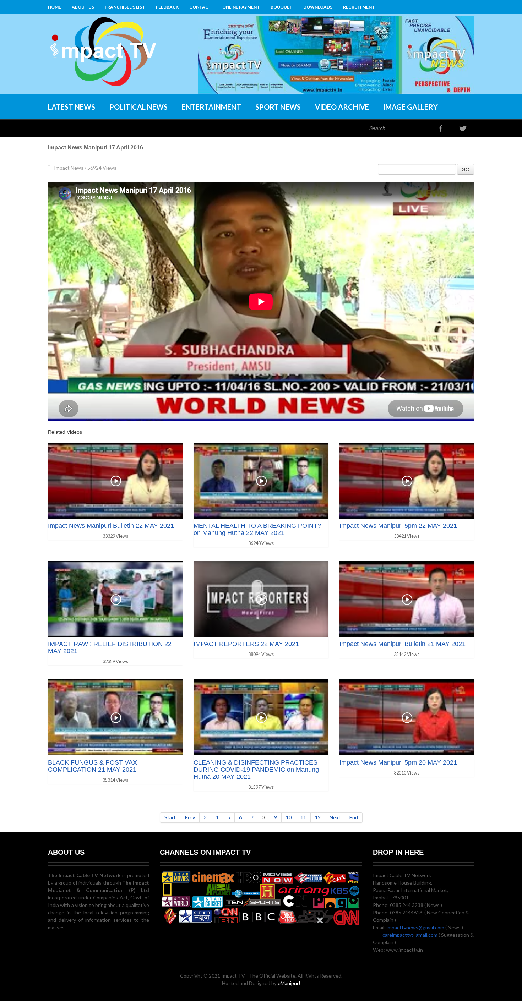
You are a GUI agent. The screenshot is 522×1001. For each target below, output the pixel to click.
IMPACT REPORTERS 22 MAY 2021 (246, 643)
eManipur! (289, 983)
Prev (190, 817)
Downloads (317, 7)
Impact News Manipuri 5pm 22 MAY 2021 (398, 525)
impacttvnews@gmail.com (415, 927)
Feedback (167, 7)
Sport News (278, 107)
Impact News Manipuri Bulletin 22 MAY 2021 (111, 525)
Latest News (71, 107)
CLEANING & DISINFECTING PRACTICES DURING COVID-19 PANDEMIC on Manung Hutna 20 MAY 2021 (256, 769)
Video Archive (342, 107)
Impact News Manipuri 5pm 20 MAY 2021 (398, 762)
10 (289, 817)
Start (170, 817)
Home (54, 7)
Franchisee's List (125, 7)
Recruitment (359, 7)
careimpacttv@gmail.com (409, 935)
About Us (83, 7)
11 (303, 817)
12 (318, 817)
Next (335, 817)
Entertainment (211, 107)
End (353, 817)
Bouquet (282, 7)
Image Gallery (410, 107)
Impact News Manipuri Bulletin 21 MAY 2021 (402, 643)
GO (465, 169)
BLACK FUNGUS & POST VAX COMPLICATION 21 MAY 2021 (92, 766)
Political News (138, 107)
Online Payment (241, 7)
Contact (200, 7)
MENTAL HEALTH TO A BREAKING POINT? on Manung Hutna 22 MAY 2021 (257, 529)
